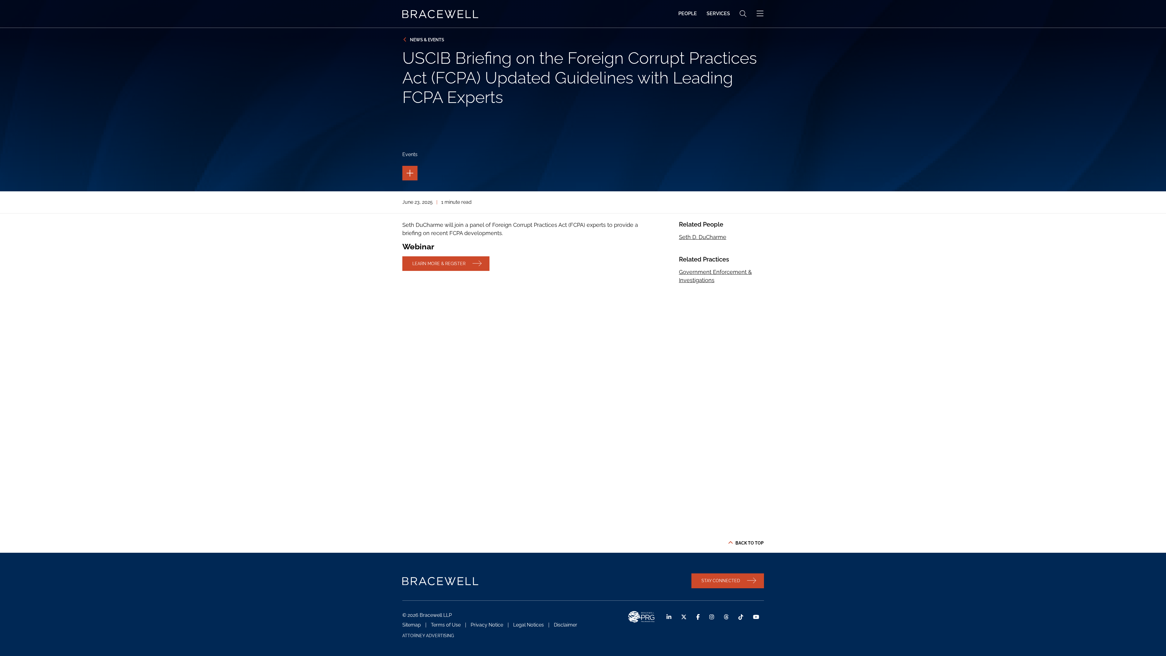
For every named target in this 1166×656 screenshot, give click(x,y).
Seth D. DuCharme (702, 237)
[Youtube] (756, 617)
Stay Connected (720, 580)
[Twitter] (683, 617)
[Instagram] (711, 617)
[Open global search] (743, 13)
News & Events (427, 39)
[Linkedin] (669, 617)
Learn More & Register (438, 263)
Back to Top (749, 543)
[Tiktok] (741, 617)
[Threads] (726, 617)
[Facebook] (697, 617)
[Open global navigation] (760, 14)
